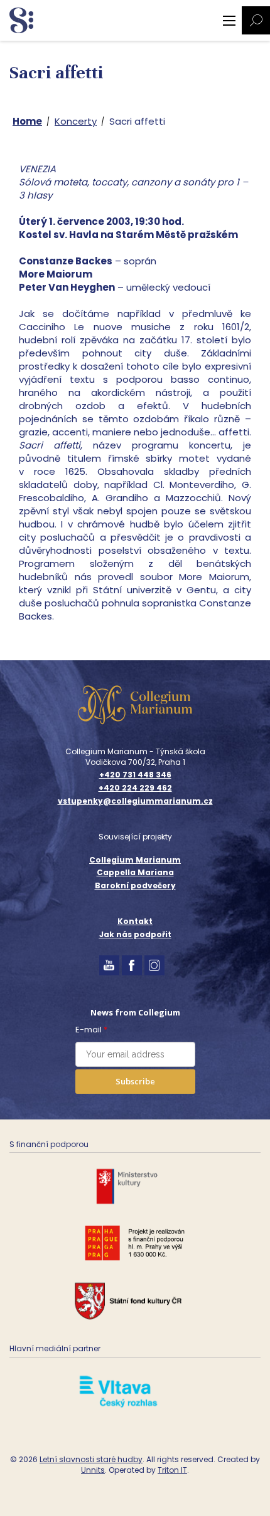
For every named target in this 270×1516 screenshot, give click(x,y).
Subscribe (135, 1081)
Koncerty (76, 121)
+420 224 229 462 (135, 788)
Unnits (93, 1470)
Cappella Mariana (135, 872)
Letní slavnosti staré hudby (91, 1459)
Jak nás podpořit (135, 934)
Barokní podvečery (135, 885)
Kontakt (135, 921)
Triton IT (172, 1470)
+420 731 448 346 (135, 775)
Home (27, 121)
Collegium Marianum (135, 859)
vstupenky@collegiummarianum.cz (135, 801)
